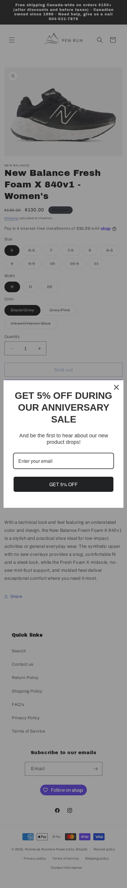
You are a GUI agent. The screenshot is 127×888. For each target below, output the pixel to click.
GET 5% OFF (63, 484)
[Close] (116, 387)
